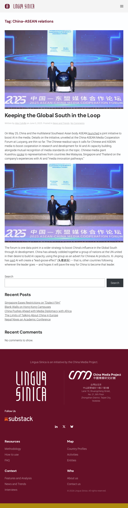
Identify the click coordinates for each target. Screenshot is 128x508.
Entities (71, 460)
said (12, 260)
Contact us (74, 484)
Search (9, 276)
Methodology (13, 448)
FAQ (7, 460)
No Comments (77, 123)
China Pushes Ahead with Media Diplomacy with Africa (38, 311)
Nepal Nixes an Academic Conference (28, 319)
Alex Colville (20, 123)
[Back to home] (19, 6)
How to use (12, 454)
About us (72, 478)
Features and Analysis (18, 478)
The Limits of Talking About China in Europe (31, 315)
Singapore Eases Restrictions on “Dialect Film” (32, 302)
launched (93, 133)
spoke (20, 154)
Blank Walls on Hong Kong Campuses (28, 306)
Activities (72, 454)
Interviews (11, 489)
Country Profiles (77, 448)
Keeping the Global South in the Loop (52, 115)
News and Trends (61, 123)
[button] (121, 6)
